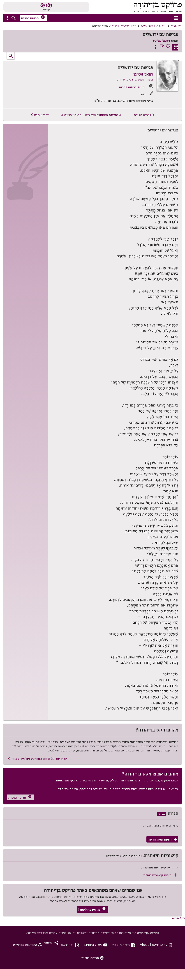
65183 (46, 5)
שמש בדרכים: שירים (124, 26)
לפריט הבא (39, 115)
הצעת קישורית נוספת (160, 875)
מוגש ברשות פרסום (132, 87)
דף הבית (176, 26)
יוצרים (162, 26)
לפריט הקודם (144, 115)
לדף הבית (178, 918)
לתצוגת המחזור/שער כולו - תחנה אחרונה (91, 115)
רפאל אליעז (148, 26)
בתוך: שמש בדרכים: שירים (135, 79)
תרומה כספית (33, 17)
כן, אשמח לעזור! (92, 909)
